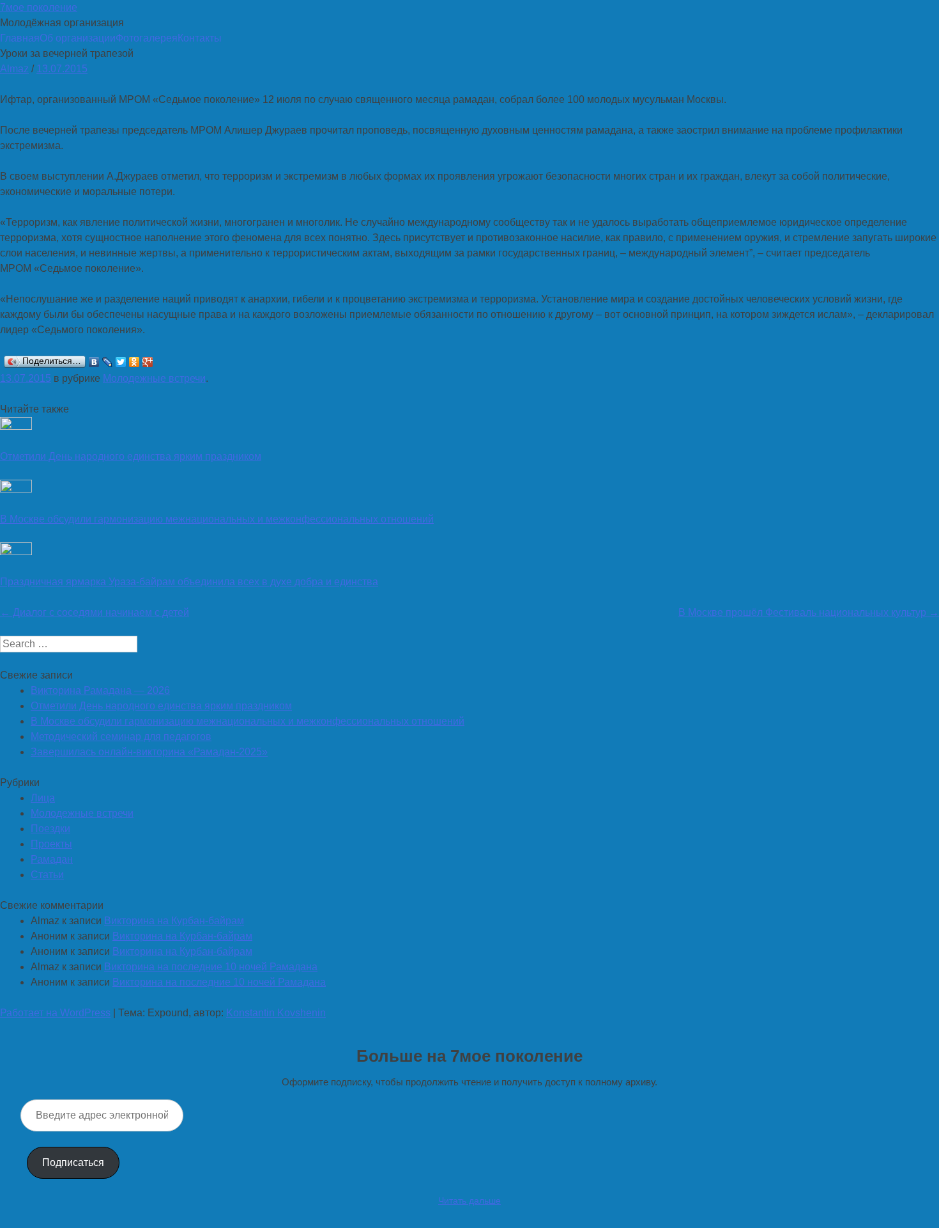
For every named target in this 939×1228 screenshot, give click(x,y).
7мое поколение (38, 7)
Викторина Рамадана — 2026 (100, 690)
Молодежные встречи (154, 378)
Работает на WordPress (55, 1012)
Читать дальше (469, 1200)
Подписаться (73, 1162)
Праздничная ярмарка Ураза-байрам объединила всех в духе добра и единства (189, 581)
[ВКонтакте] (94, 362)
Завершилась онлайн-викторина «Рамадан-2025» (149, 751)
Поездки (50, 828)
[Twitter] (121, 362)
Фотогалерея (147, 38)
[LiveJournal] (107, 362)
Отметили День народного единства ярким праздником (130, 456)
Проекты (51, 843)
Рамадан (52, 859)
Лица (43, 797)
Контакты (200, 38)
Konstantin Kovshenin (276, 1012)
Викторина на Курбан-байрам (174, 920)
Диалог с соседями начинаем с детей (94, 612)
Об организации (78, 38)
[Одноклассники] (134, 362)
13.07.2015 (62, 68)
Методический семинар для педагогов (121, 736)
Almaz (14, 68)
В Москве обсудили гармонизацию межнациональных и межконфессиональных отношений (217, 519)
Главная (20, 38)
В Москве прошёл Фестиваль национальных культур (808, 612)
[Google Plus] (148, 362)
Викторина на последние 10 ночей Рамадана (210, 966)
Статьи (47, 874)
